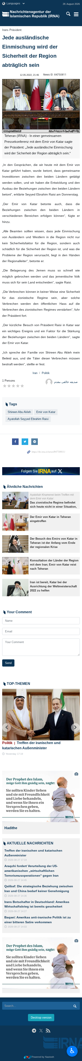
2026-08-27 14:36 (17, 895)
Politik (46, 373)
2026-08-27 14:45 (17, 880)
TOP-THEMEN (18, 683)
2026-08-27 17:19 (17, 860)
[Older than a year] (15, 500)
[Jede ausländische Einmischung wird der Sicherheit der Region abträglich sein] (41, 106)
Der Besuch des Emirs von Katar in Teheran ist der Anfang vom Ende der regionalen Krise (53, 543)
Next (75, 727)
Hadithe (10, 828)
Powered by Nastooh (43, 1057)
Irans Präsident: (12, 30)
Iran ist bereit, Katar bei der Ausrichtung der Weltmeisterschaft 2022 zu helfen (53, 586)
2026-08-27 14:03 (17, 926)
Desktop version (41, 1017)
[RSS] (48, 1030)
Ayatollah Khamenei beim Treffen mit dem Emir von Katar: (52, 496)
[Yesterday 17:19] (41, 714)
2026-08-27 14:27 (17, 911)
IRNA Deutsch (35, 14)
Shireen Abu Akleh (19, 412)
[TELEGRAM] (34, 1030)
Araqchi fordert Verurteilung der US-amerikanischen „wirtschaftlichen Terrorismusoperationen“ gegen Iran (31, 870)
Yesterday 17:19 (14, 754)
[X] (41, 1030)
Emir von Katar (45, 412)
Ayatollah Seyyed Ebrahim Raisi (28, 419)
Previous (6, 727)
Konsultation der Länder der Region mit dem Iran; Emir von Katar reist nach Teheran (54, 564)
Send (8, 663)
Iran (35, 373)
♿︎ (72, 1051)
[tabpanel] (41, 802)
